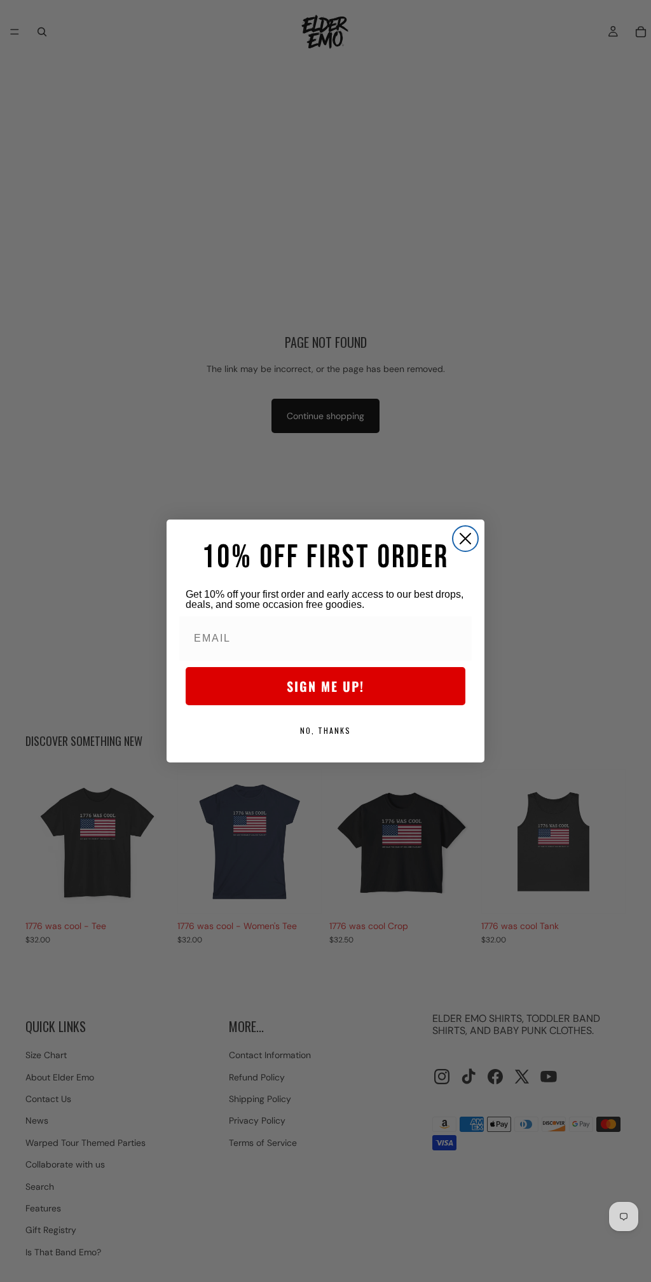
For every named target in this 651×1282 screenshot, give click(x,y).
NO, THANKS (325, 730)
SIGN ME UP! (325, 686)
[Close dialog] (465, 538)
